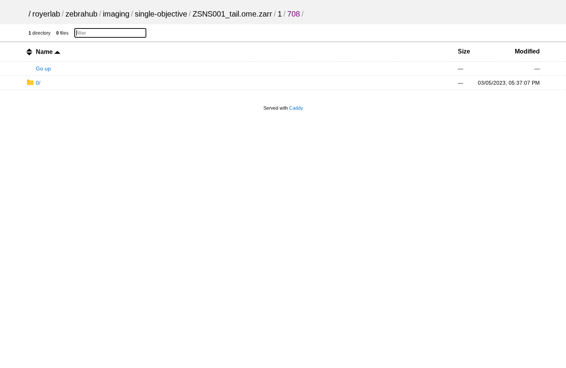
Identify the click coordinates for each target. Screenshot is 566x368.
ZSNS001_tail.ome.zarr (232, 14)
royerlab (46, 14)
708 (293, 14)
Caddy (296, 108)
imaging (116, 14)
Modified (527, 51)
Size (464, 51)
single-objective (161, 14)
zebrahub (81, 14)
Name (45, 52)
